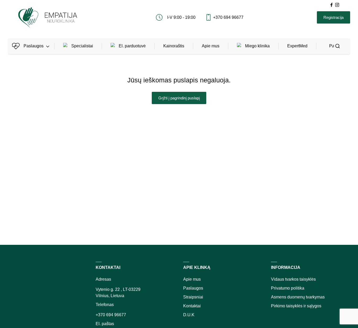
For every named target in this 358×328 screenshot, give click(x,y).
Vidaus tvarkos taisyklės (293, 279)
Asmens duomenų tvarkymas (298, 297)
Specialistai (82, 46)
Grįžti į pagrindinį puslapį (179, 98)
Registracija (333, 17)
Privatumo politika (287, 288)
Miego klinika (257, 46)
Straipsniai (193, 297)
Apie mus (210, 46)
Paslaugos (34, 46)
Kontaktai (192, 306)
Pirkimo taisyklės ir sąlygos (296, 306)
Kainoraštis (173, 46)
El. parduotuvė (132, 46)
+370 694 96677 (228, 17)
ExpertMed (297, 46)
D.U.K (188, 315)
